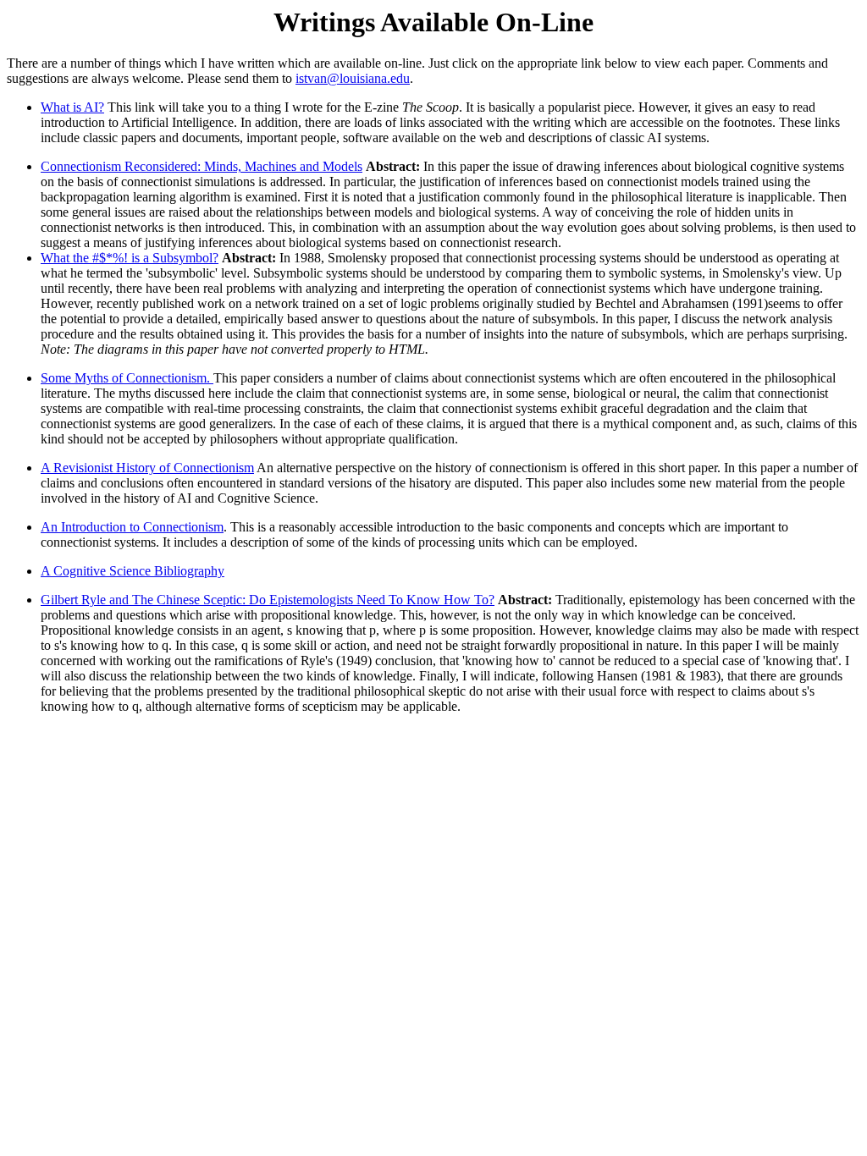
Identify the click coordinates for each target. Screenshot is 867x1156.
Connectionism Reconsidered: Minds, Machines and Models (201, 166)
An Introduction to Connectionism (132, 527)
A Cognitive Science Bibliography (132, 571)
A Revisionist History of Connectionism (147, 467)
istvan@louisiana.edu (352, 78)
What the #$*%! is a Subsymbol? (129, 257)
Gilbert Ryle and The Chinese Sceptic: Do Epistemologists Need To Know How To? (267, 599)
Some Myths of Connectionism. (127, 378)
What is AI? (72, 107)
